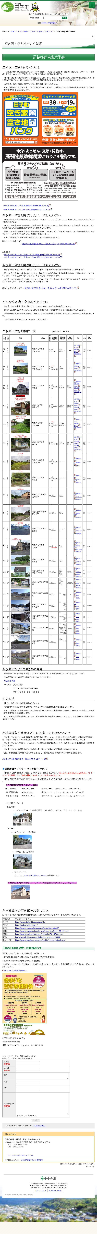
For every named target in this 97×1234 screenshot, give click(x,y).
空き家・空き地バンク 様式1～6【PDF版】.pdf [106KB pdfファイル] (32, 255)
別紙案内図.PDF (77, 514)
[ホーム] (20, 12)
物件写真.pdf (77, 353)
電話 (5, 1082)
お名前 (6, 1062)
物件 (75, 345)
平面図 (77, 619)
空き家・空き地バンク (45, 32)
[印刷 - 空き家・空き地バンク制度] (93, 36)
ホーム (13, 32)
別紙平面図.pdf (79, 549)
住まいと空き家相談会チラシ (15, 971)
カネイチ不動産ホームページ (35, 875)
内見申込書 (10, 681)
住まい (32, 32)
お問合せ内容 (9, 1104)
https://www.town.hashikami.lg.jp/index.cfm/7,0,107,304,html (39, 934)
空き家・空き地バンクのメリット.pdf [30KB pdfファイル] (27, 209)
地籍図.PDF (78, 561)
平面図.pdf (78, 574)
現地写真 (78, 597)
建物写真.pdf (78, 576)
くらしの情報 (23, 32)
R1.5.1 (6, 759)
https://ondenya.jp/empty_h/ (26, 925)
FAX (5, 1088)
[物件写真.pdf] (75, 533)
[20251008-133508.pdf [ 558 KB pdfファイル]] (75, 381)
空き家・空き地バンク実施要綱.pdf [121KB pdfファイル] (26, 206)
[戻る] (90, 1166)
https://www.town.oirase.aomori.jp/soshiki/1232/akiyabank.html (40, 940)
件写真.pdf (79, 533)
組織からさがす (55, 1190)
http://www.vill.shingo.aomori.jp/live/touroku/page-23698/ (37, 937)
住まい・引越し (39, 1126)
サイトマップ (40, 1190)
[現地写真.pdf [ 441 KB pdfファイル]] (75, 659)
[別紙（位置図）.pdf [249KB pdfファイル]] (79, 352)
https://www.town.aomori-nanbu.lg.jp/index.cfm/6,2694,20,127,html (41, 931)
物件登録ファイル (77, 614)
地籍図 (77, 595)
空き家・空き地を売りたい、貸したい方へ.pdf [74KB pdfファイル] (48, 244)
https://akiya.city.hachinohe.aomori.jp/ (30, 922)
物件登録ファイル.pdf (77, 364)
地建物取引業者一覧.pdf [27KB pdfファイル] (28, 759)
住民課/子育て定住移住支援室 (32, 1160)
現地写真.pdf (78, 551)
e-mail (6, 1068)
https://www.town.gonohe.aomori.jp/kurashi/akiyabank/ (37, 928)
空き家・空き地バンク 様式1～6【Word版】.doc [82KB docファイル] (32, 257)
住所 (5, 1075)
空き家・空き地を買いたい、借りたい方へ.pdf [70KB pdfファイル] (51, 288)
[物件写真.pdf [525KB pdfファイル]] (75, 356)
